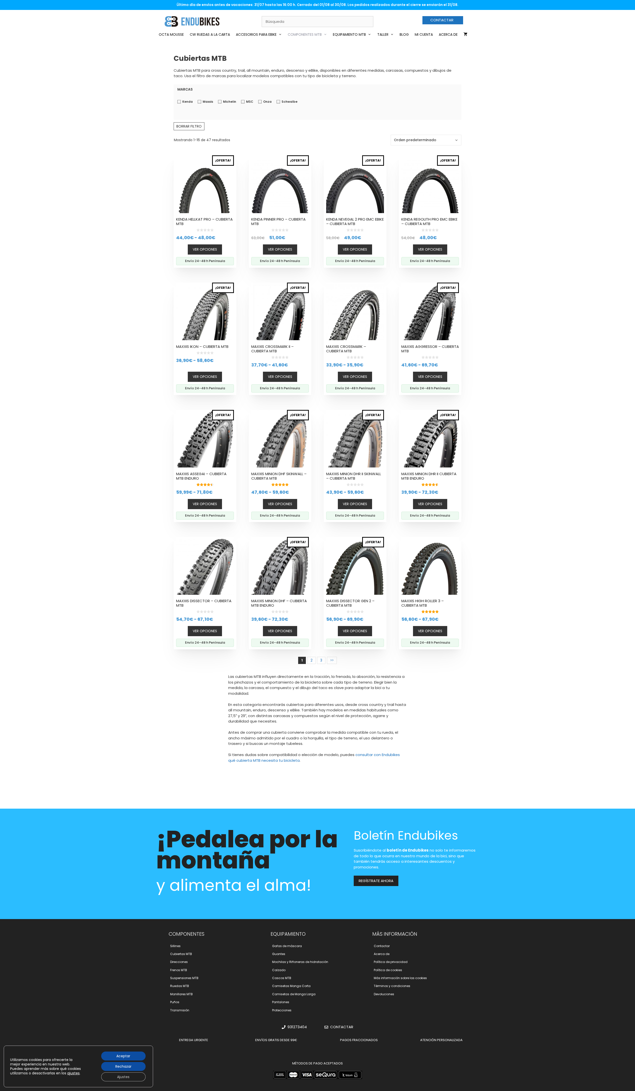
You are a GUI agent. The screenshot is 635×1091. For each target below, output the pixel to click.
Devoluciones (384, 994)
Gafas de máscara (287, 946)
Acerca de (448, 34)
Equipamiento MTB (349, 34)
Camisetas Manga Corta (291, 986)
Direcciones (179, 962)
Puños (174, 1002)
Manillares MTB (181, 994)
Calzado (279, 970)
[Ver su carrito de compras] (465, 34)
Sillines (175, 946)
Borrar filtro (189, 126)
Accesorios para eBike (256, 34)
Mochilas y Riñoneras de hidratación (300, 962)
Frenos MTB (178, 970)
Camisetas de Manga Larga (294, 994)
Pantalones (280, 1002)
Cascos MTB (281, 978)
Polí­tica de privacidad (391, 962)
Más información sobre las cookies (400, 978)
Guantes (278, 954)
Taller (382, 34)
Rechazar (123, 1066)
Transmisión (179, 1010)
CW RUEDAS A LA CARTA (210, 34)
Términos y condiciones (392, 986)
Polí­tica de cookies (388, 970)
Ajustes (123, 1076)
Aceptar (123, 1056)
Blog (404, 34)
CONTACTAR (441, 20)
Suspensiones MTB (184, 978)
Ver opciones (205, 249)
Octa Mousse (171, 34)
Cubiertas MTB (181, 954)
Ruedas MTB (179, 986)
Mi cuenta (424, 34)
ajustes (73, 1073)
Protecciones (281, 1010)
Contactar (382, 946)
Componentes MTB (305, 34)
